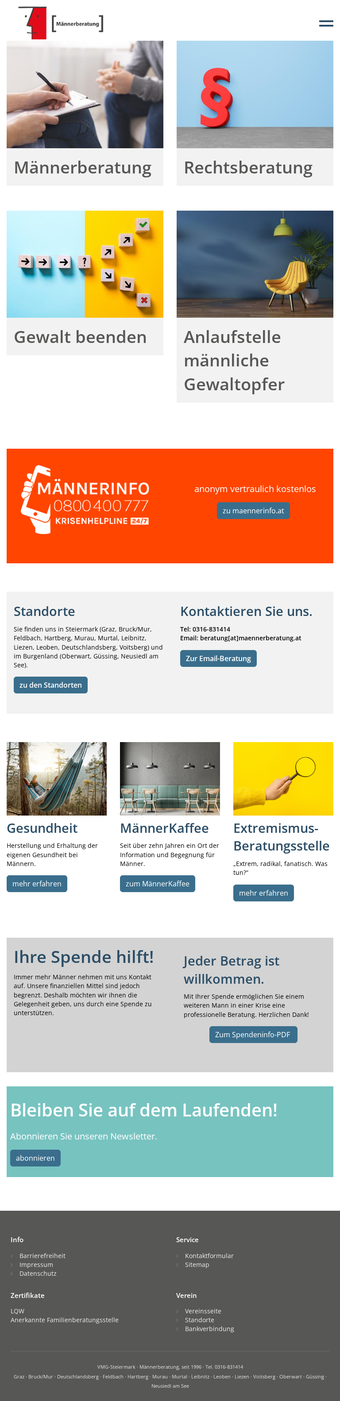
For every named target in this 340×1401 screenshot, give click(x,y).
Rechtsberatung (248, 166)
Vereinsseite (203, 1311)
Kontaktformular (209, 1255)
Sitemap (197, 1264)
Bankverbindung (209, 1328)
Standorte (199, 1320)
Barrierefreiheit (42, 1255)
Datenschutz (38, 1273)
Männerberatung (82, 166)
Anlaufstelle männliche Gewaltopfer (234, 360)
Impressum (36, 1264)
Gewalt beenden (80, 336)
